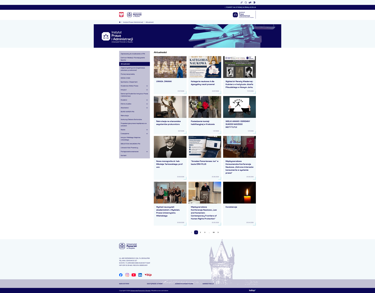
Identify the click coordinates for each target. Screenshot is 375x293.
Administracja (208, 284)
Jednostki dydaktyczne (184, 284)
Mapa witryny (124, 284)
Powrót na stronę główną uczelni (241, 7)
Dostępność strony (155, 284)
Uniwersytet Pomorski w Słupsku (140, 290)
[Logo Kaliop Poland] (252, 290)
